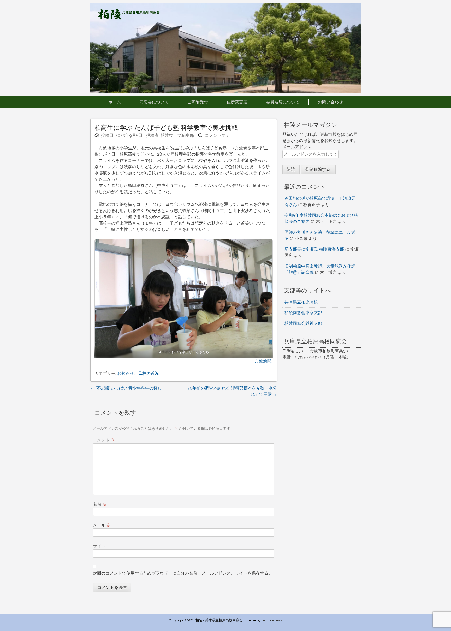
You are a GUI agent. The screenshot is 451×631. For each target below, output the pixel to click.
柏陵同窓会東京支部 (303, 312)
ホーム (114, 101)
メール (102, 525)
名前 (99, 504)
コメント (104, 440)
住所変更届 (237, 101)
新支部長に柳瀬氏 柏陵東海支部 (314, 249)
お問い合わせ (330, 101)
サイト (99, 546)
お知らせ (125, 373)
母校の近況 (148, 373)
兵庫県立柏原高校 (301, 301)
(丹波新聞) (263, 360)
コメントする (217, 135)
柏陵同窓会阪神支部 (303, 323)
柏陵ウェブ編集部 (177, 135)
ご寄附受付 (197, 101)
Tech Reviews (271, 620)
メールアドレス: (297, 146)
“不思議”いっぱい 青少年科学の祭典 (126, 388)
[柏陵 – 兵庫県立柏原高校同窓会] (129, 18)
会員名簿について (282, 101)
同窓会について (154, 101)
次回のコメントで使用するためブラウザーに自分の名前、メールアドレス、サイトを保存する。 (182, 573)
